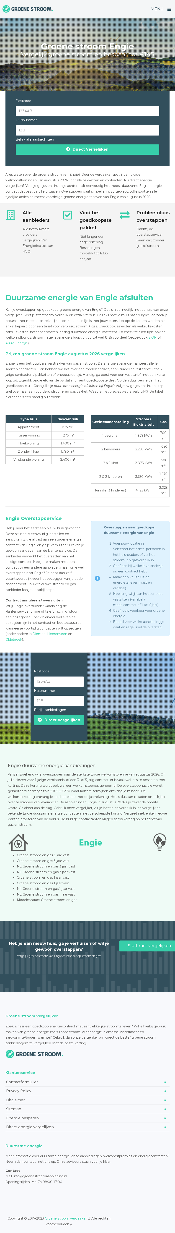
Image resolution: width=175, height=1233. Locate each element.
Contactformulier (22, 1082)
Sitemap (13, 1109)
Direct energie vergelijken (30, 1127)
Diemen (39, 634)
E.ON (152, 337)
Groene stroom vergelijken (66, 1218)
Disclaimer (15, 1100)
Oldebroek (13, 639)
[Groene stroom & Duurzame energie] (27, 8)
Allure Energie (16, 343)
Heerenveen (57, 634)
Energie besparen (22, 1118)
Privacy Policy (18, 1091)
